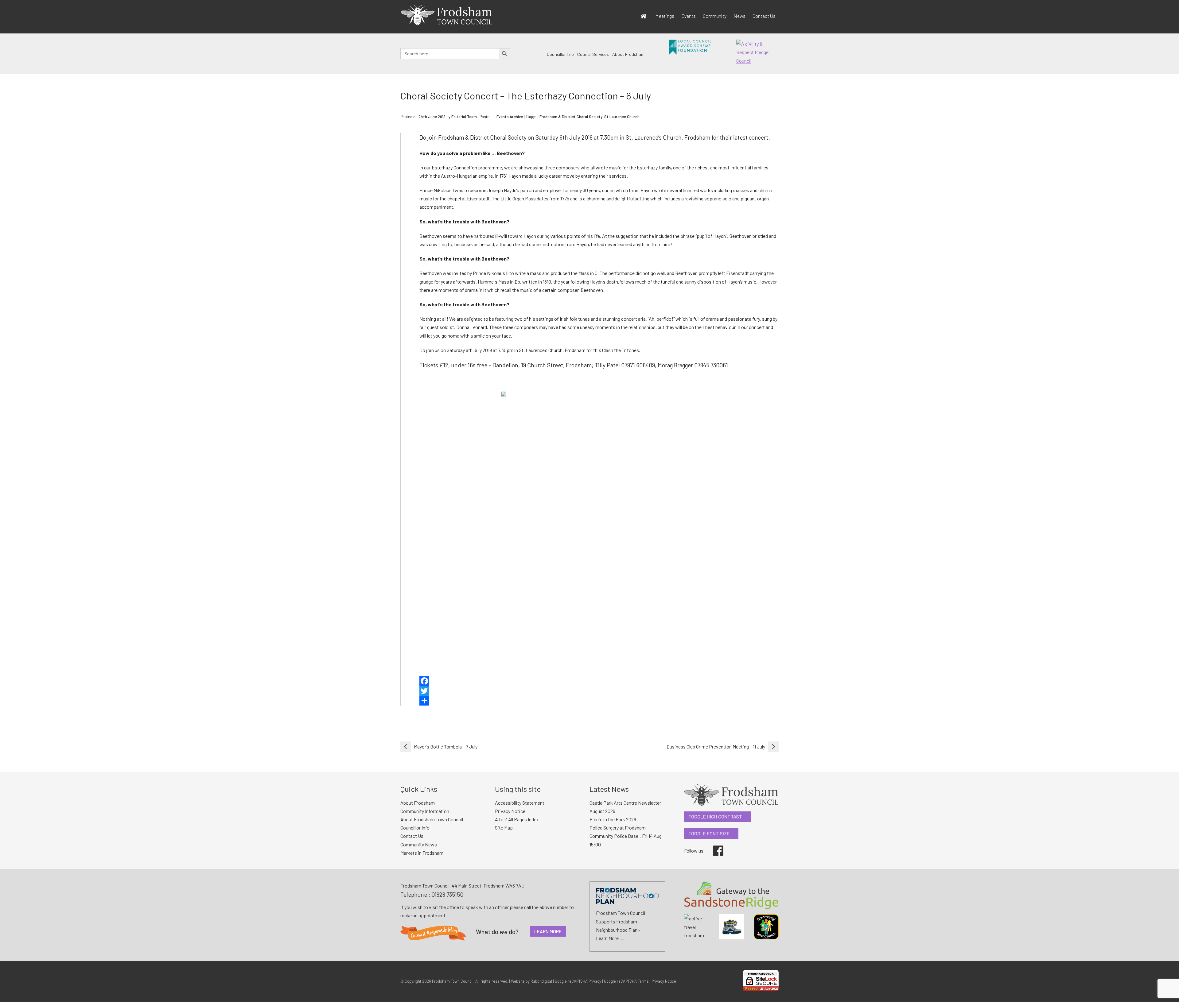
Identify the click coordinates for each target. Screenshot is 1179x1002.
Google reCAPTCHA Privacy (578, 981)
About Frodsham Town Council (431, 819)
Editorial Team (464, 116)
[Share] (599, 701)
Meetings (664, 16)
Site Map (504, 827)
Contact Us (764, 16)
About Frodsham (628, 54)
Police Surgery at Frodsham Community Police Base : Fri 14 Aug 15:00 (626, 836)
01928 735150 (447, 894)
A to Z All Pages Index (517, 819)
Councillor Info (560, 54)
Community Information (424, 811)
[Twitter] (599, 691)
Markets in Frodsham (421, 853)
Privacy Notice (510, 811)
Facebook (714, 845)
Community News (418, 844)
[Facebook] (599, 681)
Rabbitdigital (541, 981)
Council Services (593, 54)
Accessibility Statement (519, 803)
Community (714, 16)
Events (688, 16)
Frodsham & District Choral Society (570, 116)
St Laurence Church (622, 116)
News (739, 16)
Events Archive (509, 116)
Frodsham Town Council (452, 981)
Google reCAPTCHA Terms (626, 981)
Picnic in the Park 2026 (613, 819)
